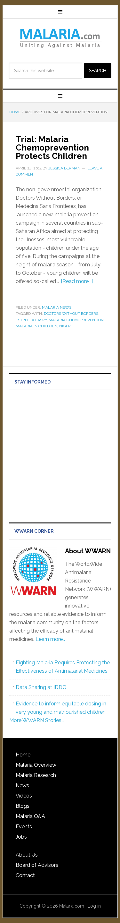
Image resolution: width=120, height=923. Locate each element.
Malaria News (56, 307)
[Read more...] (77, 281)
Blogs (22, 806)
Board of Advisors (37, 865)
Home (23, 755)
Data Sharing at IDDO (41, 687)
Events (24, 827)
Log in (94, 906)
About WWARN (88, 551)
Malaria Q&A (30, 816)
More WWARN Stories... (36, 720)
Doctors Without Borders (71, 313)
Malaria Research (36, 775)
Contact (25, 875)
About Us (27, 855)
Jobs (21, 837)
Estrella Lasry (31, 320)
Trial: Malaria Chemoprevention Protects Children (52, 147)
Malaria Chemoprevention (76, 320)
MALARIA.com (60, 37)
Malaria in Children (36, 326)
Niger (65, 326)
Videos (24, 796)
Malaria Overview (36, 765)
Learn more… (50, 639)
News (22, 785)
